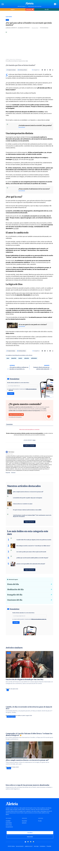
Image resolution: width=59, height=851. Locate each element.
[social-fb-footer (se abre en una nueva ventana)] (28, 842)
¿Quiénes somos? (29, 846)
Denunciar (13, 472)
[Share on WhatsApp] (52, 69)
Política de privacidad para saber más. (38, 619)
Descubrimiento (9, 827)
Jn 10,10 (16, 228)
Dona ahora (29, 9)
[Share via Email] (50, 69)
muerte (20, 358)
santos (8, 653)
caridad (8, 768)
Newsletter (24, 821)
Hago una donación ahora (15, 414)
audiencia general (11, 716)
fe (7, 690)
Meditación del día (15, 589)
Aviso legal (36, 846)
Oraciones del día (14, 600)
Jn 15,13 (15, 159)
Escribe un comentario (29, 445)
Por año (40, 821)
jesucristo (13, 358)
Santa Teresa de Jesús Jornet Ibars (34, 6)
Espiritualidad (9, 16)
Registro (13, 9)
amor (8, 358)
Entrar (34, 440)
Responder (8, 472)
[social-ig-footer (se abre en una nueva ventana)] (33, 842)
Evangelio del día (14, 595)
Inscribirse (10, 393)
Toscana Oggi (35, 28)
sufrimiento (34, 358)
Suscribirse (30, 832)
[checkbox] (7, 389)
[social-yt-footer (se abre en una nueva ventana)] (25, 842)
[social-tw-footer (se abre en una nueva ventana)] (31, 842)
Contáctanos (42, 846)
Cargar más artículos (29, 521)
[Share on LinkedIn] (44, 69)
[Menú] (8, 4)
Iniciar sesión (30, 836)
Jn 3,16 (31, 159)
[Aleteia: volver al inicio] (29, 3)
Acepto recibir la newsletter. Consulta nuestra (23, 390)
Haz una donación (20, 846)
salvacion (26, 358)
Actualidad (8, 821)
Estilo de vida (9, 825)
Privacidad (49, 846)
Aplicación (24, 823)
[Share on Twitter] (47, 69)
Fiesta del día (13, 584)
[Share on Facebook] (42, 69)
